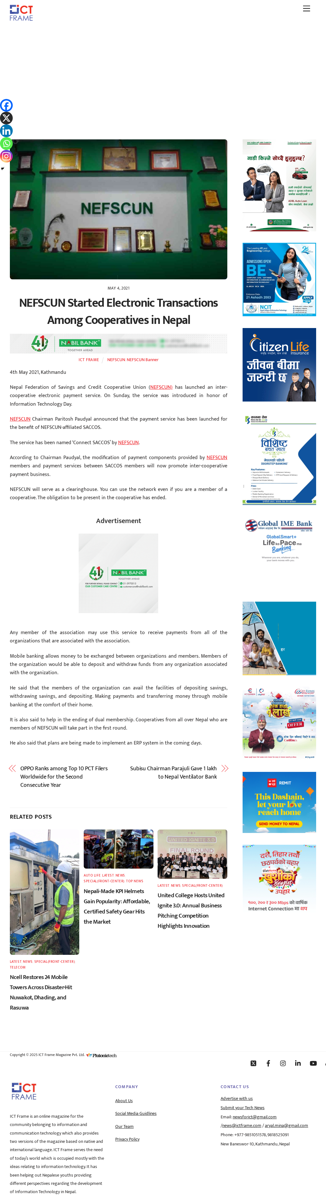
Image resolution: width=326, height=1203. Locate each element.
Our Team (124, 1126)
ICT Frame (89, 359)
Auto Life (92, 875)
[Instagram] (6, 156)
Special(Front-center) (54, 962)
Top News (134, 881)
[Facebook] (6, 105)
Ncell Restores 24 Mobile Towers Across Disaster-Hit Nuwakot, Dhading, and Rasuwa (41, 992)
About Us (124, 1101)
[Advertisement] (163, 74)
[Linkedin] (6, 130)
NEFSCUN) (161, 387)
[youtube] (313, 1063)
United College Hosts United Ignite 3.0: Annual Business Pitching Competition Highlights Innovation (191, 910)
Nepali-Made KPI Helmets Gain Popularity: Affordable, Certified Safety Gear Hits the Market (117, 906)
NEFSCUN (116, 360)
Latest (15, 962)
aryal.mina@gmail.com (286, 1126)
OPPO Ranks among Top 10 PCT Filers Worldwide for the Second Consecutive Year (64, 777)
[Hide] (2, 168)
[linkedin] (298, 1063)
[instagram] (283, 1063)
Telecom (18, 967)
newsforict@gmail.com (255, 1117)
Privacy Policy (127, 1139)
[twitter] (253, 1063)
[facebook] (268, 1063)
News (27, 962)
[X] (6, 118)
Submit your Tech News (243, 1108)
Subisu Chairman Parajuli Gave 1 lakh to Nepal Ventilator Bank (173, 773)
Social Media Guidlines (136, 1113)
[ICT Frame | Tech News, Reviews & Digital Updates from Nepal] (21, 18)
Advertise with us (237, 1098)
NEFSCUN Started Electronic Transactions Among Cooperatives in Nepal (118, 311)
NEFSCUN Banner (143, 360)
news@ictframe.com (241, 1126)
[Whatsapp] (6, 143)
